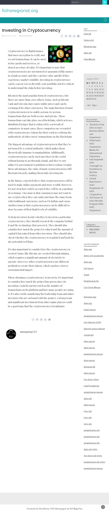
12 (100, 89)
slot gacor (89, 268)
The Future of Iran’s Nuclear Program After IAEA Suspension (96, 204)
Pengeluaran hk (91, 281)
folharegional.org (20, 10)
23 (92, 96)
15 (90, 92)
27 (103, 96)
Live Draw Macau (92, 287)
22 (90, 96)
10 (95, 89)
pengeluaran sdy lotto (94, 462)
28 (87, 99)
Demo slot (89, 40)
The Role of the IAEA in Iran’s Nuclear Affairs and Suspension (96, 131)
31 (95, 99)
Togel (86, 275)
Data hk (87, 34)
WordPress (44, 509)
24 (95, 96)
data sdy (88, 53)
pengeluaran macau (93, 468)
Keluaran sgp (90, 46)
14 (87, 92)
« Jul (88, 105)
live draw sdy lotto (93, 456)
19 (100, 92)
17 (95, 92)
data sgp (88, 249)
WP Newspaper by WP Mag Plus (66, 509)
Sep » (94, 105)
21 (87, 96)
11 (97, 89)
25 (98, 96)
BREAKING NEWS (25, 36)
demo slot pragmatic (94, 256)
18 (98, 92)
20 (103, 92)
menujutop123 (28, 331)
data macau (89, 360)
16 (92, 92)
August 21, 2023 (10, 36)
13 (103, 89)
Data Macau (89, 59)
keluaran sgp (90, 297)
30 (92, 99)
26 (100, 96)
